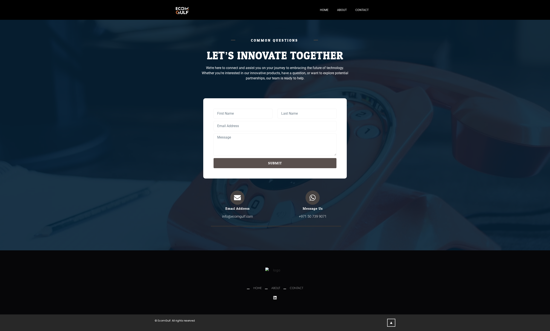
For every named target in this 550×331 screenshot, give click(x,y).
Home (324, 10)
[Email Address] (237, 198)
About (342, 10)
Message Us (313, 208)
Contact (362, 10)
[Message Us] (313, 198)
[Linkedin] (275, 298)
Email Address (237, 208)
